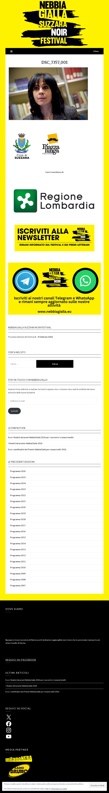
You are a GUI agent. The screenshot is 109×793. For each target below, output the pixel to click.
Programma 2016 (18, 531)
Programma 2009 (18, 573)
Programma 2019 (18, 513)
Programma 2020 (18, 507)
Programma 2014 (18, 543)
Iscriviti (14, 411)
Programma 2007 (18, 585)
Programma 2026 (18, 471)
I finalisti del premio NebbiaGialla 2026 (25, 443)
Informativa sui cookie (59, 789)
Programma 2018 (18, 519)
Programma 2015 (18, 537)
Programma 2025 (18, 477)
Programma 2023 (18, 489)
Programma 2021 (18, 501)
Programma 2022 (18, 495)
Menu (96, 51)
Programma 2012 (18, 555)
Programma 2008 (18, 579)
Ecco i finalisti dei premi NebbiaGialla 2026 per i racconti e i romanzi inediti (41, 437)
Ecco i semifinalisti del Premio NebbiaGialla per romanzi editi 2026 (37, 449)
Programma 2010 (18, 567)
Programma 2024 (18, 483)
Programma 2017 (18, 525)
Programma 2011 (18, 561)
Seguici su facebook (20, 659)
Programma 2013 (18, 549)
